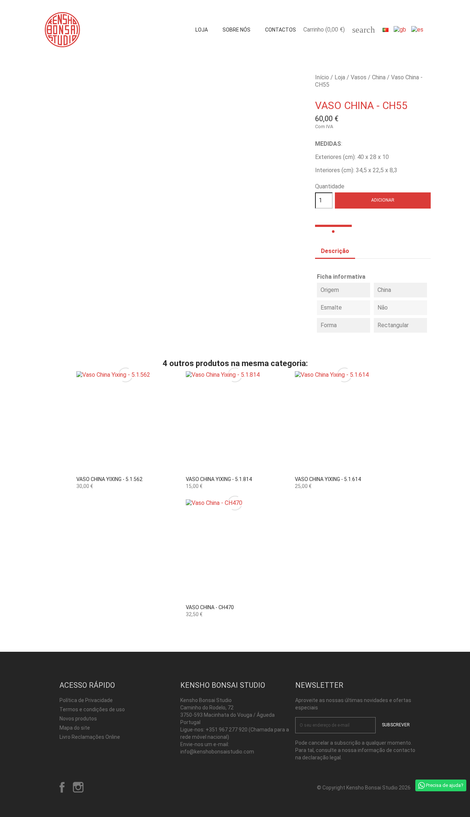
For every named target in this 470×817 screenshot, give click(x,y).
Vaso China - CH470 (210, 607)
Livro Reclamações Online (89, 737)
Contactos (280, 30)
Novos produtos (78, 719)
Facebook (62, 787)
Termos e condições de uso (92, 709)
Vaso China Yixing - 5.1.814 (219, 479)
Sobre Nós (236, 30)
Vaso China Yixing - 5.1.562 (109, 479)
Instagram (78, 787)
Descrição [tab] (335, 250)
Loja (201, 30)
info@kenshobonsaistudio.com (217, 752)
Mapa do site (74, 728)
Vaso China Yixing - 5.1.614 (328, 479)
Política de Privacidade (86, 700)
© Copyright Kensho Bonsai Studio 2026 (364, 788)
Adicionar (382, 200)
